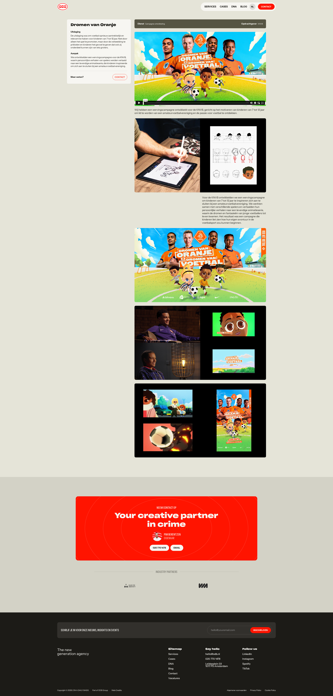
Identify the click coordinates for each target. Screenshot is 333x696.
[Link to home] (62, 6)
